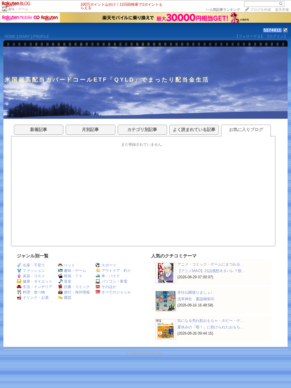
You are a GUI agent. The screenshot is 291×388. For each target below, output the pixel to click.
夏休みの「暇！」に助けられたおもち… (210, 327)
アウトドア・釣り (116, 270)
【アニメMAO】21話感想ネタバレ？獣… (211, 271)
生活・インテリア (37, 287)
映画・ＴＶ (73, 276)
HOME (10, 36)
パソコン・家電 (114, 281)
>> (222, 10)
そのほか (108, 287)
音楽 (67, 281)
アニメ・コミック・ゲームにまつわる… (210, 264)
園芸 (67, 297)
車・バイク (110, 276)
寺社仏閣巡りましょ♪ (195, 292)
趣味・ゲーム (18, 9)
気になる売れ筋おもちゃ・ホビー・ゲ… (210, 320)
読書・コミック (77, 287)
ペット (69, 265)
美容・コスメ (34, 276)
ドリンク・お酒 (36, 297)
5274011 (272, 30)
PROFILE (41, 36)
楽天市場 (282, 10)
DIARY (24, 36)
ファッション (34, 270)
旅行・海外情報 (77, 292)
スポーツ (108, 265)
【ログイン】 (276, 36)
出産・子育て (34, 265)
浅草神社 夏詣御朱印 (195, 299)
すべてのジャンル (116, 292)
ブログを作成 (260, 10)
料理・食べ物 (34, 292)
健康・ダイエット (37, 281)
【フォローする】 (249, 36)
